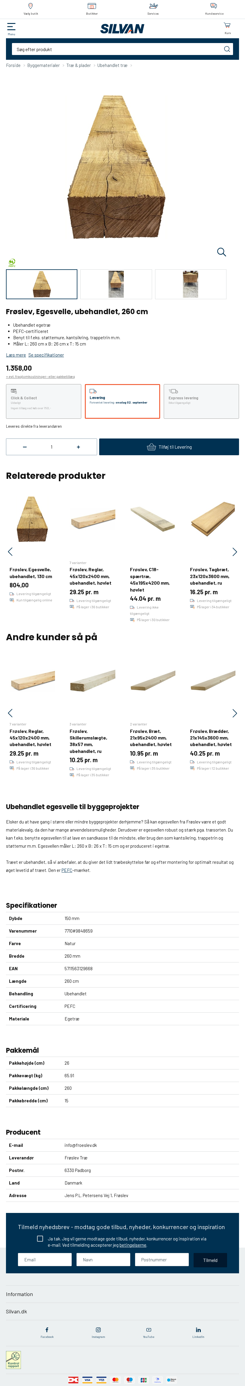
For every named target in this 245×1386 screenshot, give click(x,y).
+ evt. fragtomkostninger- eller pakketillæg (40, 376)
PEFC (67, 870)
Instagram (98, 1336)
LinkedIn (198, 1336)
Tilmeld (210, 1260)
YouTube (148, 1336)
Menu (11, 34)
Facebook (47, 1336)
